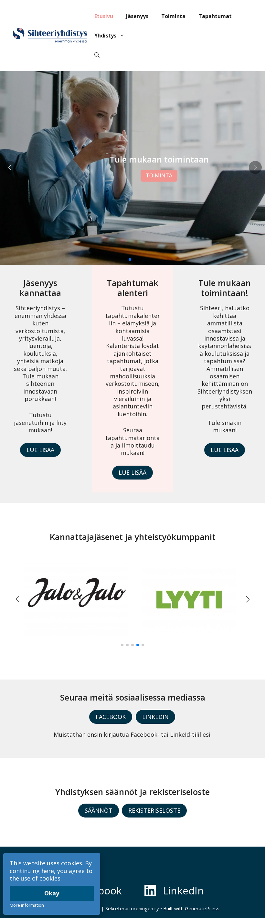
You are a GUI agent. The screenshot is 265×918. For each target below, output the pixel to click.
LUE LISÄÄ (40, 450)
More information (27, 905)
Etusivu (103, 16)
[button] (97, 55)
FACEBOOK (111, 717)
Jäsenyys (137, 16)
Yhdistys (105, 35)
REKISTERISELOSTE (154, 810)
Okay (51, 893)
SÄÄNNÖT (98, 810)
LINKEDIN (155, 717)
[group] (76, 599)
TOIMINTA (159, 175)
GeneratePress (202, 908)
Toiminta (173, 16)
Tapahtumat (215, 16)
